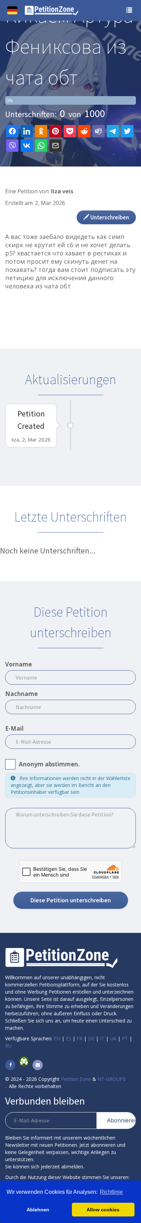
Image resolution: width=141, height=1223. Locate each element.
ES (68, 1038)
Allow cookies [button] (103, 1209)
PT (125, 1038)
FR (79, 1038)
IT (102, 1038)
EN (57, 1038)
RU (8, 1045)
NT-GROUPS (112, 1079)
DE (91, 1038)
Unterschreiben (109, 217)
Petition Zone (76, 1079)
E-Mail (14, 728)
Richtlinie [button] (111, 1192)
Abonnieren (121, 1120)
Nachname (21, 694)
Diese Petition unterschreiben (70, 900)
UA (113, 1038)
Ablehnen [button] (38, 1209)
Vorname (18, 664)
